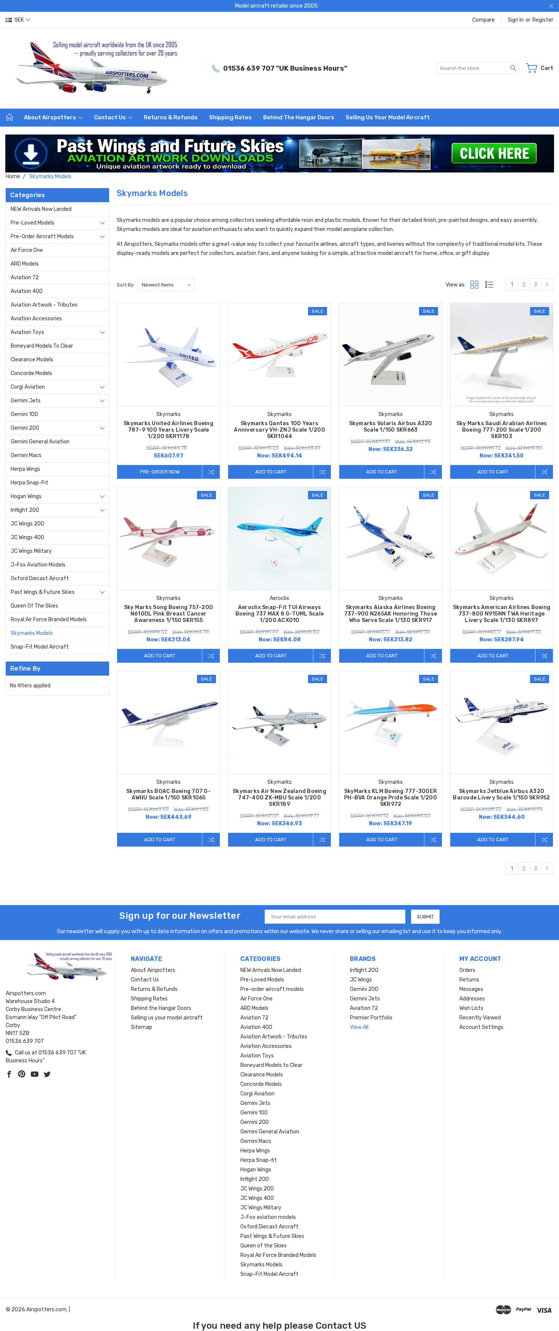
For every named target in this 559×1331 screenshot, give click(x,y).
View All (359, 1027)
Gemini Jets (26, 400)
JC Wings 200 (27, 524)
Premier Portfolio (371, 1017)
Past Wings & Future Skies (43, 592)
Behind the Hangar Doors (298, 117)
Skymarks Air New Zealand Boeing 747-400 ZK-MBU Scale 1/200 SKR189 (279, 797)
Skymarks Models (32, 633)
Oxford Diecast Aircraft (40, 578)
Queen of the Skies (34, 606)
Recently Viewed (480, 1017)
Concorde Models (31, 373)
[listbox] (166, 285)
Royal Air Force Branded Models (49, 619)
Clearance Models (32, 359)
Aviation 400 (27, 291)
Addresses (472, 998)
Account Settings (481, 1027)
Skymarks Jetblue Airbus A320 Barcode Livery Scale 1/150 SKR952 (501, 794)
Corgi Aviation (28, 387)
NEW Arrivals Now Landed (41, 209)
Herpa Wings (25, 469)
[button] (279, 154)
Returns (469, 979)
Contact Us (110, 117)
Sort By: (126, 285)
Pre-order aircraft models (42, 236)
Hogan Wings (26, 496)
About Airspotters (50, 117)
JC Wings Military (31, 551)
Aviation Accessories (36, 318)
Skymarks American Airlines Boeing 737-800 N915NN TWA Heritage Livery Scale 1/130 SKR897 (501, 614)
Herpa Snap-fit (29, 483)
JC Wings (361, 979)
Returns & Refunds (171, 117)
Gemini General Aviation (40, 441)
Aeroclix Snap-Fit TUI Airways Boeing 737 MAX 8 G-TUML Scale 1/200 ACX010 (279, 614)
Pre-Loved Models (32, 223)
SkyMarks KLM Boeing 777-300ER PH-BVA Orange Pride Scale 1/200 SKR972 (390, 797)
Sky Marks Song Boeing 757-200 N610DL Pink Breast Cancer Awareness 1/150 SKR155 (168, 614)
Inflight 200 (25, 510)
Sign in (516, 20)
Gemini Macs (26, 455)
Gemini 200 (25, 428)
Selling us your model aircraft (388, 117)
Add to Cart (270, 472)
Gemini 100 (24, 414)
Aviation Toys (27, 332)
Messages (471, 989)
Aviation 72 (25, 277)
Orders (467, 970)
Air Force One (27, 250)
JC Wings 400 (27, 537)
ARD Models (25, 264)
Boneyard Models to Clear (42, 346)
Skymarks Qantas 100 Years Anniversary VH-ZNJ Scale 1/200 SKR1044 (279, 430)
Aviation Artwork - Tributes (44, 305)
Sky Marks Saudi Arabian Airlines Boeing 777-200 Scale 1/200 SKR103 (501, 430)
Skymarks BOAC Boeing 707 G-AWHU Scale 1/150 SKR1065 (168, 794)
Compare (483, 20)
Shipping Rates (230, 117)
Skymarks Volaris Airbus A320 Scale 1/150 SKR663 (390, 426)
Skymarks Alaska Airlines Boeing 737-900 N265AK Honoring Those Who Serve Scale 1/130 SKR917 (390, 614)
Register (542, 20)
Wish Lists (471, 1008)
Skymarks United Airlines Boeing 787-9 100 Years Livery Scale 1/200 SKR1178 (168, 430)
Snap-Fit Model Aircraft (40, 647)
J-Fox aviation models (38, 565)
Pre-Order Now (159, 472)
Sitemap (141, 1027)
